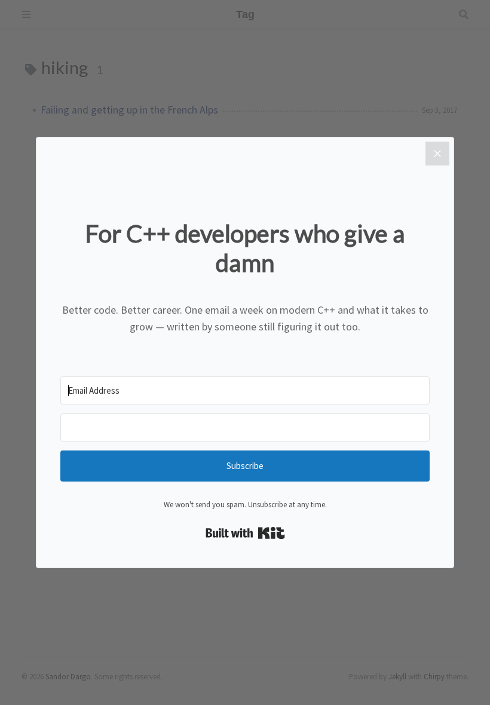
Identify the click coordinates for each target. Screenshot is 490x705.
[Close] (437, 153)
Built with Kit (245, 533)
